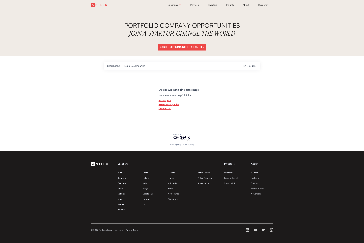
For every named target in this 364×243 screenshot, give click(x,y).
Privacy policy (175, 144)
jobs (113, 65)
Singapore (173, 199)
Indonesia (172, 183)
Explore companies (169, 104)
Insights (254, 172)
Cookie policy (188, 144)
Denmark (122, 178)
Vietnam (121, 209)
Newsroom (256, 193)
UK (144, 204)
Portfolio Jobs (257, 188)
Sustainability (230, 183)
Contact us (165, 108)
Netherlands (173, 193)
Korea (170, 188)
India (145, 183)
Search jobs (165, 100)
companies (134, 65)
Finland (146, 178)
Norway (146, 199)
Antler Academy (205, 178)
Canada (171, 172)
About (254, 163)
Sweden (121, 204)
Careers (254, 183)
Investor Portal (231, 178)
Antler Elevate (204, 172)
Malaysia (121, 193)
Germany (122, 183)
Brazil (145, 172)
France (171, 178)
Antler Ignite (203, 183)
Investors (228, 172)
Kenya (145, 188)
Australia (122, 172)
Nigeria (121, 199)
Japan (120, 188)
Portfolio (255, 178)
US (169, 204)
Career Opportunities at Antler (182, 47)
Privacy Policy (132, 230)
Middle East (148, 193)
